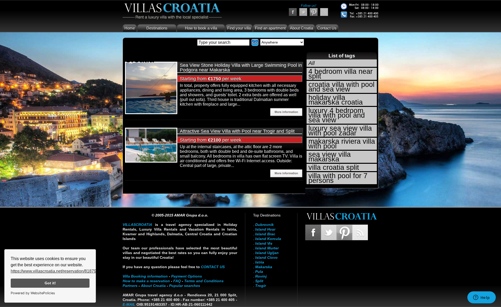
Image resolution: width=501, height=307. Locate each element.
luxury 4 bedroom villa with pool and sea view (336, 115)
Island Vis (263, 243)
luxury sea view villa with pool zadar (340, 131)
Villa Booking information (145, 276)
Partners (130, 286)
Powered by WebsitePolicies (33, 293)
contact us (213, 267)
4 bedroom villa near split (340, 74)
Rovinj (261, 276)
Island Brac (265, 234)
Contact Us (327, 28)
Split (259, 281)
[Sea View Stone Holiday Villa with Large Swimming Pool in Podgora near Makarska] (151, 87)
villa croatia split (333, 167)
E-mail (129, 304)
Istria (259, 262)
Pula (259, 271)
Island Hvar (265, 229)
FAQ (177, 281)
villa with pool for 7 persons (337, 178)
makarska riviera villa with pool (341, 144)
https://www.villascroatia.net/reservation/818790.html (59, 271)
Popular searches (184, 286)
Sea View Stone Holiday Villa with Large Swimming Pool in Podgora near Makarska (241, 68)
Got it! (50, 283)
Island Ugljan (267, 253)
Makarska (263, 267)
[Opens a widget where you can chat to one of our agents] (481, 297)
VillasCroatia (137, 224)
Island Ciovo (266, 257)
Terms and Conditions (204, 281)
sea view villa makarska (329, 157)
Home (129, 28)
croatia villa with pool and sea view (341, 87)
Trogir (260, 286)
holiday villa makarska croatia (335, 100)
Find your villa (239, 28)
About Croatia (301, 28)
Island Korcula (268, 239)
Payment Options (186, 276)
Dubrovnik (264, 224)
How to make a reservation (146, 281)
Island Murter (267, 248)
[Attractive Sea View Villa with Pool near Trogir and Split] (151, 144)
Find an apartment (270, 28)
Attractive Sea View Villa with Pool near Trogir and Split (237, 131)
